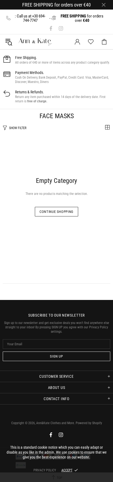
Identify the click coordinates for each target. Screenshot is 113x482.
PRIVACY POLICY (44, 470)
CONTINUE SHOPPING (56, 212)
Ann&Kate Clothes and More (22, 41)
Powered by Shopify (89, 423)
